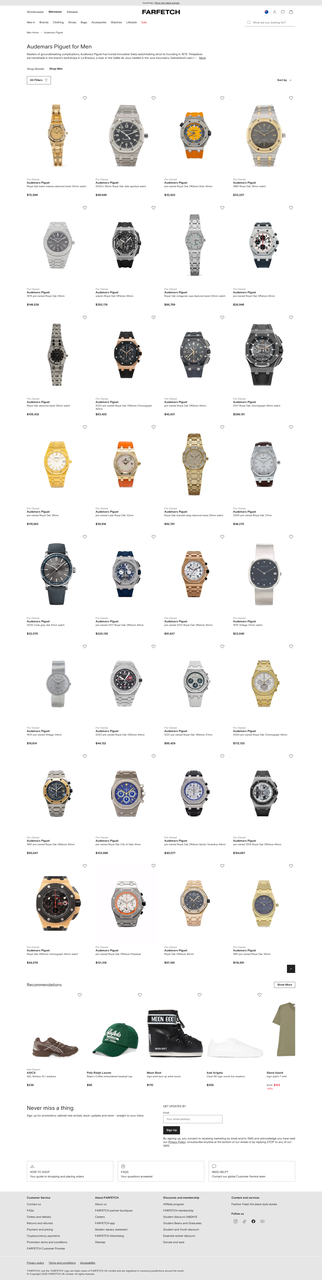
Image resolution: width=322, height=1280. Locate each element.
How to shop (40, 1172)
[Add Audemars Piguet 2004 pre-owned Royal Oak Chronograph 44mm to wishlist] (291, 646)
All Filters (36, 80)
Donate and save (173, 1242)
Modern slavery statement (111, 1229)
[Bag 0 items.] (291, 12)
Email (166, 1112)
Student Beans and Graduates (182, 1223)
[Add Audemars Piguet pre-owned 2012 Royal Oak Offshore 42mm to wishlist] (222, 537)
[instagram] (235, 1221)
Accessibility (87, 1262)
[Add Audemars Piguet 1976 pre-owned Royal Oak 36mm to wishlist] (85, 208)
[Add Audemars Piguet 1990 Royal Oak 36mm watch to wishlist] (291, 98)
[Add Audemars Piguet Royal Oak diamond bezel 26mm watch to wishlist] (85, 317)
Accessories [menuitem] (98, 22)
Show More (284, 984)
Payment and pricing (40, 1229)
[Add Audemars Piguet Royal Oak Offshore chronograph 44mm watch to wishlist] (85, 866)
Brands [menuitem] (44, 22)
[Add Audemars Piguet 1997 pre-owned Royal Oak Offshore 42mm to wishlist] (85, 756)
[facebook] (253, 1221)
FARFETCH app (105, 1223)
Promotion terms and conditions (47, 1242)
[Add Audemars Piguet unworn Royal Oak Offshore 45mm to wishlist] (153, 208)
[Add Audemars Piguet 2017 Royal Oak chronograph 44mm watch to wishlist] (291, 317)
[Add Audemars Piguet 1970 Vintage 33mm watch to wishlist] (291, 537)
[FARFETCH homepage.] (161, 11)
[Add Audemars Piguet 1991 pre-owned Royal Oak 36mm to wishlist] (291, 866)
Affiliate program (173, 1204)
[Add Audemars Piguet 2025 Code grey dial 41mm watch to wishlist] (85, 537)
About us (101, 1204)
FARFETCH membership (178, 1210)
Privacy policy (35, 1262)
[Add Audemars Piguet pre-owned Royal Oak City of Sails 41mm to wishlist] (153, 756)
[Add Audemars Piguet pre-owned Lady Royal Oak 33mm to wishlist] (153, 427)
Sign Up (171, 1130)
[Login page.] (275, 12)
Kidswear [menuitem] (72, 11)
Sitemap (100, 1242)
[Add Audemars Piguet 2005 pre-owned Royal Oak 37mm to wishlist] (291, 427)
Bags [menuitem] (84, 22)
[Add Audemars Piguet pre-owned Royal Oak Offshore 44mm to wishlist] (222, 317)
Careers (100, 1216)
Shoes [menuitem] (72, 22)
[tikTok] (244, 1221)
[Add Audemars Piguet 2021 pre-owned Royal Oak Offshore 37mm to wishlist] (222, 646)
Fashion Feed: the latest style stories (254, 1204)
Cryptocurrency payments (43, 1235)
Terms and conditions (62, 1262)
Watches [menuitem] (116, 22)
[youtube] (262, 1221)
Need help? (220, 1172)
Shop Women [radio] (36, 69)
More (202, 57)
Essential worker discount (179, 1235)
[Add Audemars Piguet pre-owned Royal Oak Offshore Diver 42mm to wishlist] (222, 98)
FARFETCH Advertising (109, 1235)
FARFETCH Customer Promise (46, 1248)
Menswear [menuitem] (55, 11)
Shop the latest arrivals (167, 3)
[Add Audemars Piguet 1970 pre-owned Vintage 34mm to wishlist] (85, 646)
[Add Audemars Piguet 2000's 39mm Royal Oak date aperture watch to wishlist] (153, 98)
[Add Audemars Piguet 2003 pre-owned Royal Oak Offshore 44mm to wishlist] (153, 646)
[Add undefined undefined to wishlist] (80, 995)
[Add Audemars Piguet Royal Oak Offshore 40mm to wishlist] (222, 866)
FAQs (125, 1172)
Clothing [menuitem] (58, 22)
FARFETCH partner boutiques (113, 1210)
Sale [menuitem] (144, 22)
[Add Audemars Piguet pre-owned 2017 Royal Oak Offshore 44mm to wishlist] (153, 537)
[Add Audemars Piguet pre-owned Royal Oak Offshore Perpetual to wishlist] (153, 866)
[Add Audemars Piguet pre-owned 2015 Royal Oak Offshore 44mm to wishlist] (291, 756)
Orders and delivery (39, 1216)
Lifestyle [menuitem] (131, 22)
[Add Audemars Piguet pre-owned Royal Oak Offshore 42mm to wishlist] (291, 208)
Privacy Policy (177, 1142)
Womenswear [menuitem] (35, 11)
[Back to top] (291, 969)
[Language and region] (266, 12)
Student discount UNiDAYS (180, 1216)
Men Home (33, 32)
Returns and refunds (40, 1223)
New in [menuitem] (31, 22)
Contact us (34, 1204)
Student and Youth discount (181, 1229)
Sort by (282, 80)
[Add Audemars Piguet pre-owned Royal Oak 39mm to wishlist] (85, 427)
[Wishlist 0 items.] (283, 12)
